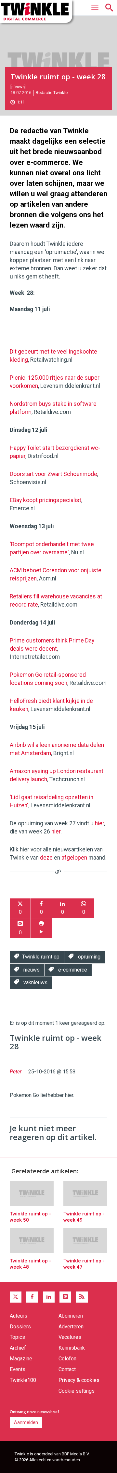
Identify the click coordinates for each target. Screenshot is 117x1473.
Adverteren (71, 1326)
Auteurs (18, 1316)
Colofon (67, 1358)
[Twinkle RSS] (82, 1297)
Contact (67, 1369)
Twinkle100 (23, 1380)
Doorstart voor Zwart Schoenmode (53, 474)
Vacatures (69, 1337)
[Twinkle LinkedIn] (49, 1297)
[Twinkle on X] (15, 1297)
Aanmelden (26, 1422)
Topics (17, 1337)
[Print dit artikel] (41, 928)
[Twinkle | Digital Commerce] (36, 11)
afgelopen (74, 857)
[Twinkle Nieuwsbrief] (65, 1297)
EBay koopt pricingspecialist (45, 500)
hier (99, 823)
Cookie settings (76, 1391)
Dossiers (20, 1326)
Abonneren (70, 1316)
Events (17, 1369)
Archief (18, 1348)
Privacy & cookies (78, 1380)
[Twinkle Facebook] (32, 1297)
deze (46, 857)
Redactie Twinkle (52, 92)
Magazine (21, 1358)
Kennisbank (71, 1348)
